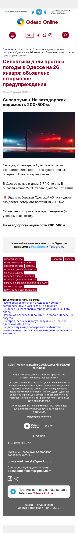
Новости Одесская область (19, 262)
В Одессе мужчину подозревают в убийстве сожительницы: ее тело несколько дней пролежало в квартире (37, 330)
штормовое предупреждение (20, 290)
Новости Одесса (13, 259)
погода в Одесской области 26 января (25, 283)
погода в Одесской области (20, 279)
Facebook (38, 247)
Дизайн (29, 504)
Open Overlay (12, 35)
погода (30, 266)
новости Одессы (13, 266)
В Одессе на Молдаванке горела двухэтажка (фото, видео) (36, 310)
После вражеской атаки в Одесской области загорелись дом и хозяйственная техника (32, 304)
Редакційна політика (39, 416)
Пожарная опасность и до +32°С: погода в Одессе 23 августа (38, 316)
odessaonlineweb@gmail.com (29, 461)
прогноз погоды (13, 286)
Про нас (39, 436)
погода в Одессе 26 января (19, 276)
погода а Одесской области (20, 269)
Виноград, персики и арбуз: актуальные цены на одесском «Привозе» (34, 322)
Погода (69, 259)
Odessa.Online (43, 493)
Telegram (56, 247)
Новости (57, 259)
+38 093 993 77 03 (21, 443)
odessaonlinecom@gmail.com (29, 470)
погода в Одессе (13, 273)
